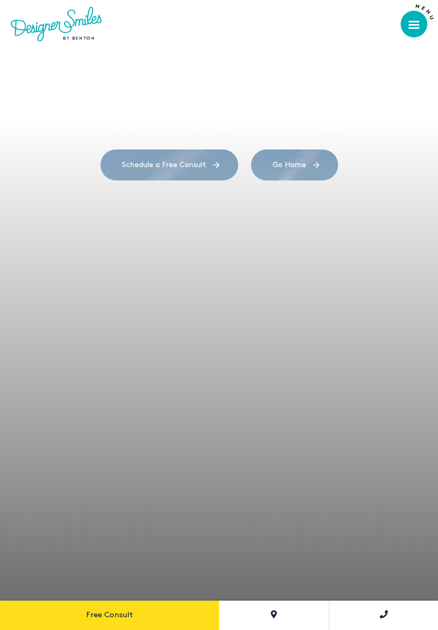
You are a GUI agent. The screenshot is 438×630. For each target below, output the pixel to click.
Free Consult (109, 615)
